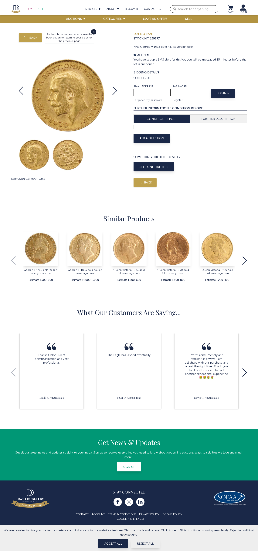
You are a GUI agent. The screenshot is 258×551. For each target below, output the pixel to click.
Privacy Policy (149, 514)
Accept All (113, 543)
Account (98, 514)
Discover (131, 9)
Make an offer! (155, 18)
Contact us (152, 9)
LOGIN (243, 12)
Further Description (218, 118)
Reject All (145, 543)
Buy (29, 9)
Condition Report (162, 118)
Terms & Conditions (122, 514)
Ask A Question (152, 138)
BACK (33, 37)
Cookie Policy (172, 514)
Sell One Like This (154, 166)
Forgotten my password (148, 100)
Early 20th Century (23, 178)
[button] (21, 91)
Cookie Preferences (130, 518)
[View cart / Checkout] (230, 8)
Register (177, 100)
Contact (82, 514)
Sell (41, 9)
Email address (143, 86)
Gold (42, 178)
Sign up (129, 466)
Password (180, 86)
